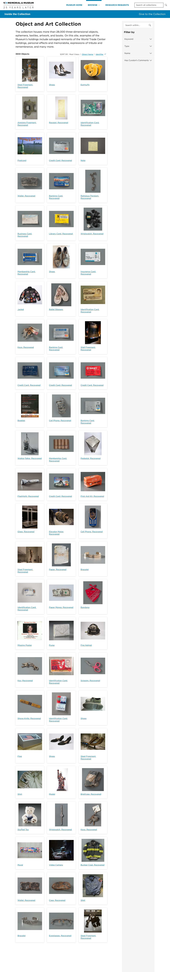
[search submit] (149, 25)
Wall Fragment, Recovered (88, 348)
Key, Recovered (25, 680)
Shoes (52, 85)
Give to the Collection (152, 14)
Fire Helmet (86, 645)
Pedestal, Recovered (91, 458)
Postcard (22, 160)
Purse (52, 645)
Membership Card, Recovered (26, 272)
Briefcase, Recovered (91, 794)
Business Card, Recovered (25, 235)
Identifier (99, 54)
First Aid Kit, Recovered (92, 496)
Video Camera (56, 865)
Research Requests (117, 5)
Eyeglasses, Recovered (60, 936)
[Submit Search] (166, 5)
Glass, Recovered (26, 531)
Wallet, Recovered (26, 196)
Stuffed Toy (23, 829)
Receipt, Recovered (58, 122)
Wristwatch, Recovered (92, 234)
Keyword (128, 39)
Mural (20, 865)
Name (127, 53)
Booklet (21, 420)
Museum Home (74, 5)
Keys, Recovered (26, 347)
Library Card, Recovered (61, 234)
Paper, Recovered (57, 569)
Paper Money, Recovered (61, 607)
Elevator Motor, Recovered (56, 532)
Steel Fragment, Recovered (25, 86)
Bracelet (85, 569)
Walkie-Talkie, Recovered (30, 458)
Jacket (21, 309)
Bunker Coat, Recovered (92, 865)
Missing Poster (25, 645)
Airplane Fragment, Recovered (27, 123)
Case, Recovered (57, 900)
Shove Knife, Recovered (29, 718)
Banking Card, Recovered (56, 197)
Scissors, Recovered (90, 680)
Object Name (87, 54)
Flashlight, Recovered (28, 496)
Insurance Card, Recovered (88, 272)
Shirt (20, 794)
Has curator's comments (136, 60)
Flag (20, 756)
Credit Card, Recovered (60, 160)
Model (52, 794)
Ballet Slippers (56, 309)
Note (83, 160)
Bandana (85, 607)
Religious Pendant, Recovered (90, 197)
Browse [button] (92, 5)
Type (126, 46)
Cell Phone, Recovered (60, 420)
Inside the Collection (17, 14)
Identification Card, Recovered (90, 123)
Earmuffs (85, 85)
